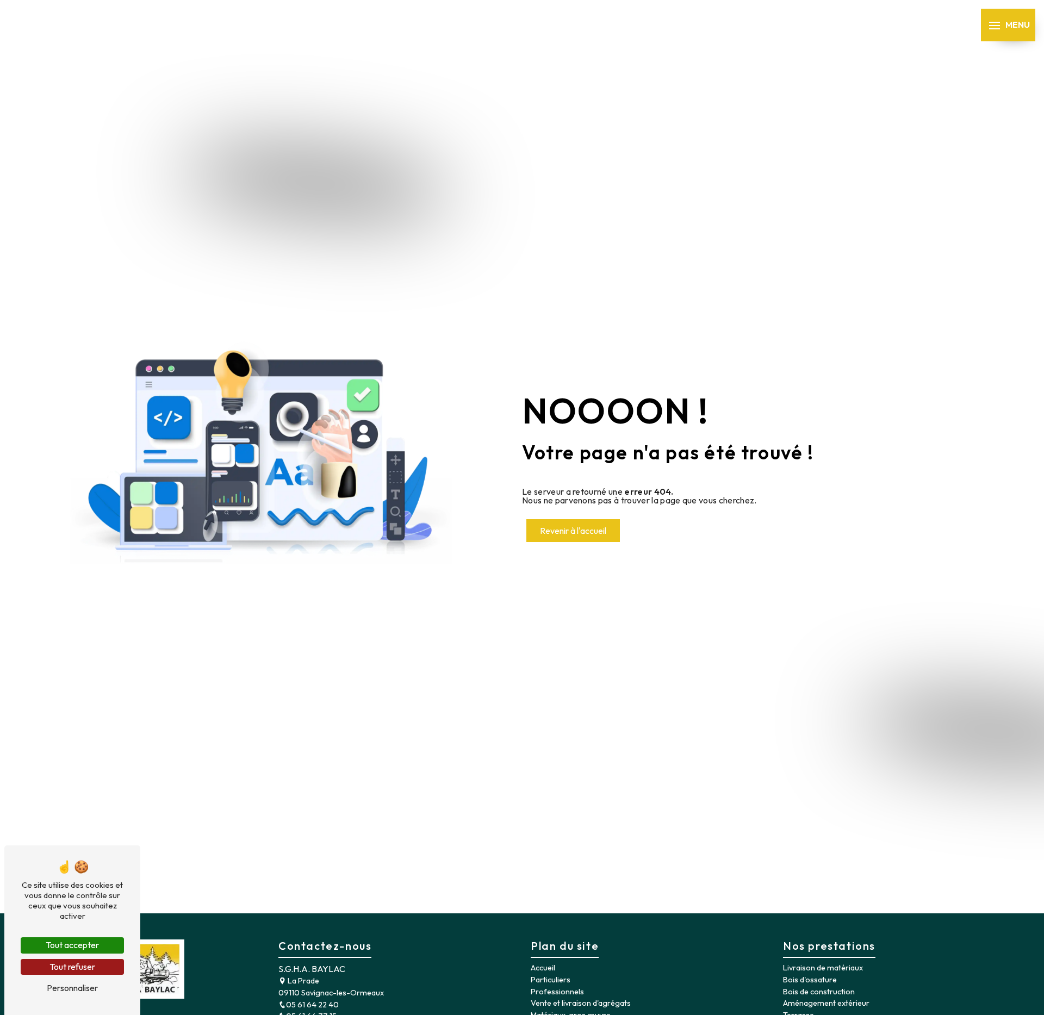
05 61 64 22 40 (312, 1005)
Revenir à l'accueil (573, 530)
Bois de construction (819, 992)
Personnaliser (72, 987)
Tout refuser (72, 966)
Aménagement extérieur (826, 1003)
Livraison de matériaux (823, 968)
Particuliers (550, 980)
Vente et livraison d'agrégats (581, 1003)
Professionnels (557, 992)
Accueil (543, 968)
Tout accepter (72, 944)
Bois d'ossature (810, 980)
